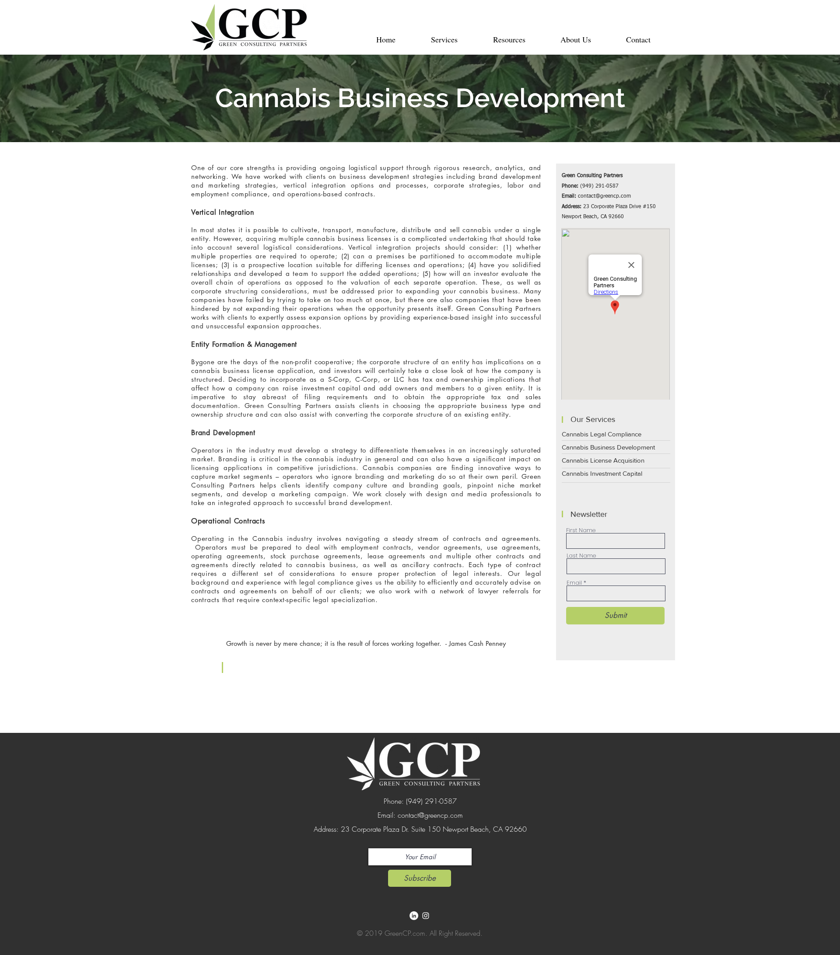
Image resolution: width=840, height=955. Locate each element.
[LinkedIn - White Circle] (414, 915)
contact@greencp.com (604, 196)
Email (574, 583)
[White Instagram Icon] (425, 915)
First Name (580, 530)
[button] (444, 39)
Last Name (581, 555)
